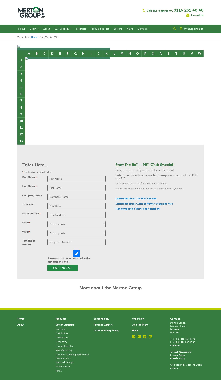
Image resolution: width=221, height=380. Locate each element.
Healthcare (62, 337)
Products (81, 28)
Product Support (100, 28)
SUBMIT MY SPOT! (62, 267)
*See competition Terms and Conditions (137, 208)
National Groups (65, 362)
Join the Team (140, 324)
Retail (59, 370)
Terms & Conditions (180, 352)
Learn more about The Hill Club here (135, 198)
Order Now (138, 318)
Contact (142, 28)
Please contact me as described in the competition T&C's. (68, 260)
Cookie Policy (177, 358)
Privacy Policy (177, 355)
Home (21, 28)
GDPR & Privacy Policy (106, 330)
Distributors (62, 333)
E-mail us (197, 15)
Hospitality (61, 341)
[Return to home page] (31, 12)
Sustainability (62, 28)
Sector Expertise (65, 324)
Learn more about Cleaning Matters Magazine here (144, 203)
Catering (60, 328)
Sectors (118, 28)
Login (33, 28)
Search (174, 29)
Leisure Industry (64, 346)
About (46, 28)
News (130, 28)
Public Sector (63, 366)
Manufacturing (64, 350)
